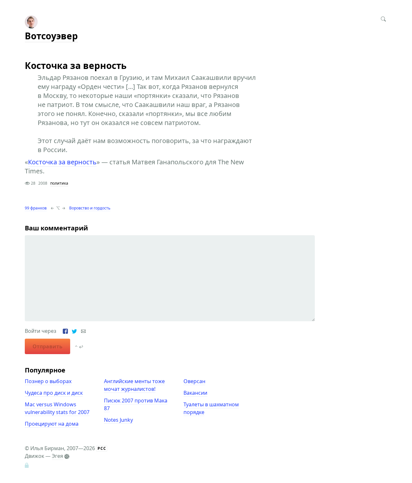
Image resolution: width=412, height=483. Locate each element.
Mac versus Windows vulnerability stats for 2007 (57, 408)
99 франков (36, 208)
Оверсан (194, 381)
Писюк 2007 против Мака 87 (135, 404)
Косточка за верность (62, 162)
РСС (102, 448)
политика (59, 183)
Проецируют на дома (52, 423)
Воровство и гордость (89, 208)
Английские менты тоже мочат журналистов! (134, 385)
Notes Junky (118, 419)
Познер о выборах (48, 381)
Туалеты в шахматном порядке (211, 408)
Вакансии (195, 392)
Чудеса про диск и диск (54, 392)
